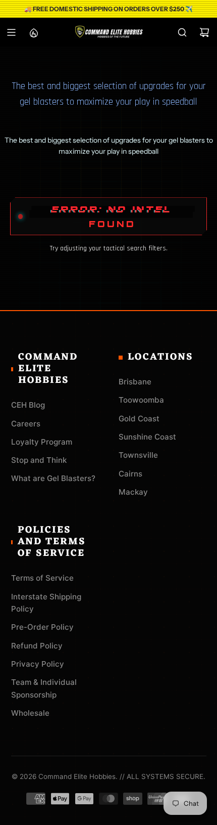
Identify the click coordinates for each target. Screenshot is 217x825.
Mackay (133, 492)
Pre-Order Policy (42, 627)
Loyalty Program (41, 442)
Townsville (138, 455)
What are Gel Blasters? (53, 478)
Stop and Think (39, 460)
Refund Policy (37, 645)
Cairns (130, 474)
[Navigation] (11, 32)
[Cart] (204, 32)
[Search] (182, 32)
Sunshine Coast (147, 437)
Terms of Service (42, 578)
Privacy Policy (37, 664)
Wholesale (30, 713)
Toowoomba (141, 400)
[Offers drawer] (33, 32)
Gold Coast (139, 418)
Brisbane (135, 381)
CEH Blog (28, 405)
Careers (25, 423)
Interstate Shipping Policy (46, 603)
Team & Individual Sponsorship (44, 688)
